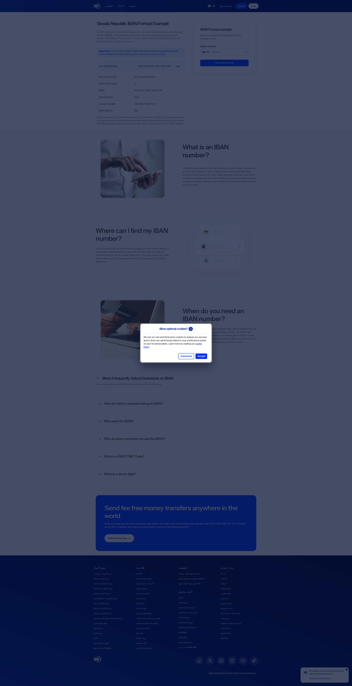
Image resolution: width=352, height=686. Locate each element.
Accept (201, 356)
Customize (186, 356)
